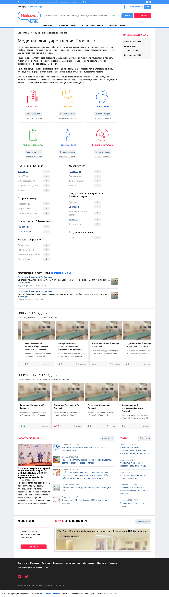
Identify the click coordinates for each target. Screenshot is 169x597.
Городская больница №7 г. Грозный (35, 277)
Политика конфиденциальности (30, 568)
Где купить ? (142, 15)
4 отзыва (111, 426)
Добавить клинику (132, 41)
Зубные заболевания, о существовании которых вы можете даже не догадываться (134, 450)
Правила (113, 563)
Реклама (34, 563)
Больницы (23, 171)
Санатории (74, 207)
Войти (147, 7)
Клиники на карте (131, 50)
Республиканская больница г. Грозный (101, 344)
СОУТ (46, 568)
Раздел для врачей (118, 25)
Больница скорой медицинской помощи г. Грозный (133, 408)
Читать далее (24, 282)
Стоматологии (24, 231)
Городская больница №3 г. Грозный (35, 291)
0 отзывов (43, 364)
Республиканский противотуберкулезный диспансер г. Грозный (31, 346)
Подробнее (87, 2)
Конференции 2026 (132, 55)
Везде (114, 15)
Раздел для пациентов (92, 25)
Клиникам (58, 563)
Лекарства (47, 25)
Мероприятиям (73, 563)
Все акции (33, 547)
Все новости (107, 438)
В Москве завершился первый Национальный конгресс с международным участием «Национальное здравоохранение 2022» (34, 473)
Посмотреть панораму (69, 536)
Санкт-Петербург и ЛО (37, 7)
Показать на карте (33, 114)
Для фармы (88, 563)
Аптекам (46, 563)
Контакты (22, 563)
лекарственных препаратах (51, 594)
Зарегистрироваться (134, 7)
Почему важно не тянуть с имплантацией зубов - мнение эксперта (134, 491)
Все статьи (145, 438)
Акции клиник (129, 46)
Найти (127, 15)
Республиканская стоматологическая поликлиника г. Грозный (65, 346)
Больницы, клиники (67, 25)
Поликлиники (24, 227)
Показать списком (33, 118)
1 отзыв (44, 426)
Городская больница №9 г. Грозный (100, 406)
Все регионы (24, 33)
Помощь (101, 563)
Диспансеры (75, 171)
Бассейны (73, 219)
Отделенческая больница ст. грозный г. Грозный (134, 344)
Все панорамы (143, 521)
